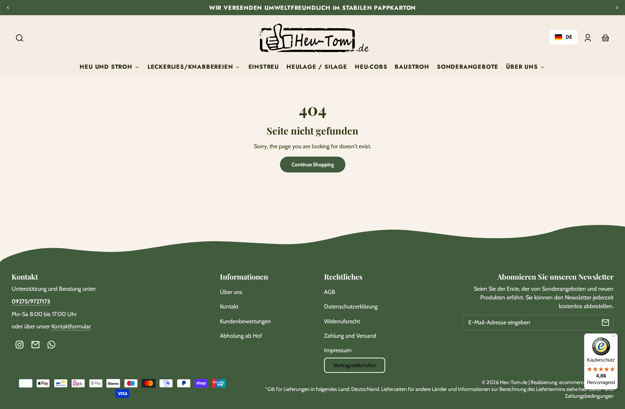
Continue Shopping (313, 164)
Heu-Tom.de (513, 382)
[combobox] (563, 37)
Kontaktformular (71, 326)
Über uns (231, 292)
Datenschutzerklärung (351, 306)
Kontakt (229, 306)
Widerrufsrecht (342, 321)
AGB (329, 292)
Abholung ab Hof (241, 335)
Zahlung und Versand (350, 335)
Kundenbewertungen (245, 321)
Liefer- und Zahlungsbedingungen (589, 392)
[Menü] (613, 337)
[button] (19, 38)
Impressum (338, 350)
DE (569, 37)
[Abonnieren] (605, 323)
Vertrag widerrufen (354, 365)
